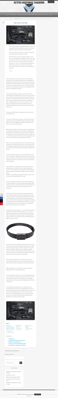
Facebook (49, 2)
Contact (40, 14)
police (18, 350)
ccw (11, 350)
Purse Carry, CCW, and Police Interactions (17, 343)
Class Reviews (45, 14)
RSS (53, 2)
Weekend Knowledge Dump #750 (13, 377)
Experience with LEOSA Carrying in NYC (17, 340)
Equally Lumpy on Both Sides (15, 342)
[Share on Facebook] (1, 198)
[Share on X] (1, 200)
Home (7, 14)
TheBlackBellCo (38, 394)
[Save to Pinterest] (1, 203)
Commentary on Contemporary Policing (17, 345)
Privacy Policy (29, 395)
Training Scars (12, 338)
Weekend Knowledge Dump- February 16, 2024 (10, 327)
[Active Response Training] (29, 6)
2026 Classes (25, 14)
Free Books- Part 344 (10, 375)
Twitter (51, 2)
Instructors (19, 14)
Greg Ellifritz (23, 348)
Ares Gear (28, 211)
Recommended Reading (33, 14)
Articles (11, 18)
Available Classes (13, 14)
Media (51, 14)
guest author (15, 350)
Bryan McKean (8, 350)
